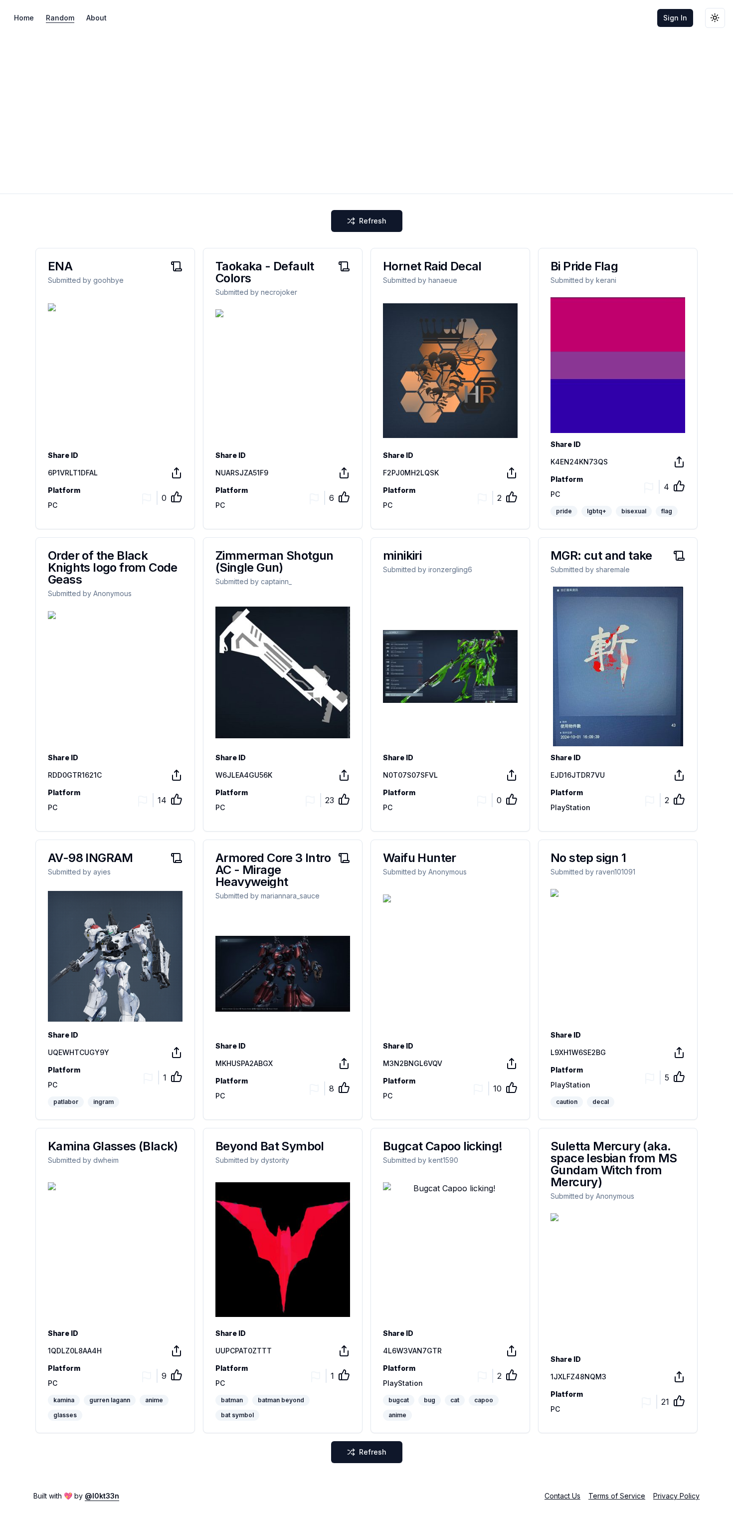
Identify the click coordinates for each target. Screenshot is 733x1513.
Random (60, 17)
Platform (64, 490)
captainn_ (276, 581)
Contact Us (562, 1496)
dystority (275, 1160)
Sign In (675, 17)
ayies (102, 871)
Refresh (372, 220)
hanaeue (442, 280)
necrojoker (279, 292)
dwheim (106, 1160)
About (96, 17)
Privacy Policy (676, 1496)
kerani (606, 280)
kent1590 (443, 1160)
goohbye (108, 280)
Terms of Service (616, 1496)
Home (24, 17)
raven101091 (615, 871)
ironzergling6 (450, 569)
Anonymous (112, 593)
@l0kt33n (102, 1496)
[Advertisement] (366, 111)
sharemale (613, 569)
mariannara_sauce (290, 895)
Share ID (63, 455)
